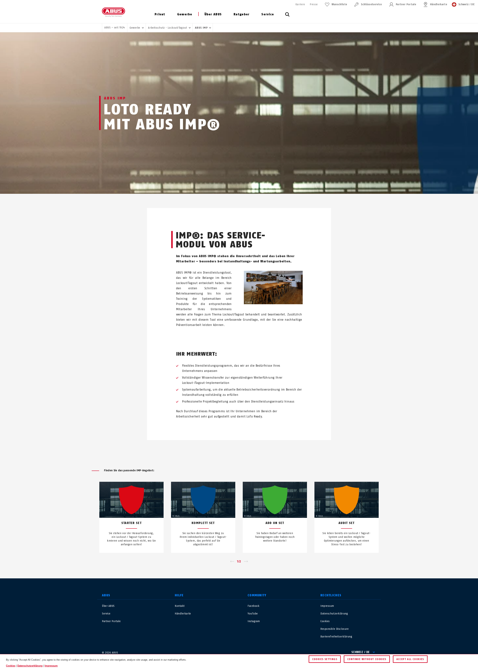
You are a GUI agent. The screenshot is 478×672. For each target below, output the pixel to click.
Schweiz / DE (360, 652)
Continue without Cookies (366, 659)
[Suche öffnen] (287, 16)
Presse (314, 4)
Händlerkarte (438, 4)
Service (267, 14)
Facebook (253, 606)
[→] (246, 561)
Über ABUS (213, 14)
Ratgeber (241, 14)
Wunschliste (339, 4)
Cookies (325, 621)
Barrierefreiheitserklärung (336, 636)
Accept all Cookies (410, 659)
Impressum (327, 606)
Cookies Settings (324, 659)
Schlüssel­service (371, 4)
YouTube (253, 613)
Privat (160, 14)
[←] (232, 561)
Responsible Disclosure (334, 629)
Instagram (254, 621)
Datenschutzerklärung (334, 613)
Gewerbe (184, 14)
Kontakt (180, 606)
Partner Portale (406, 4)
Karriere (300, 4)
